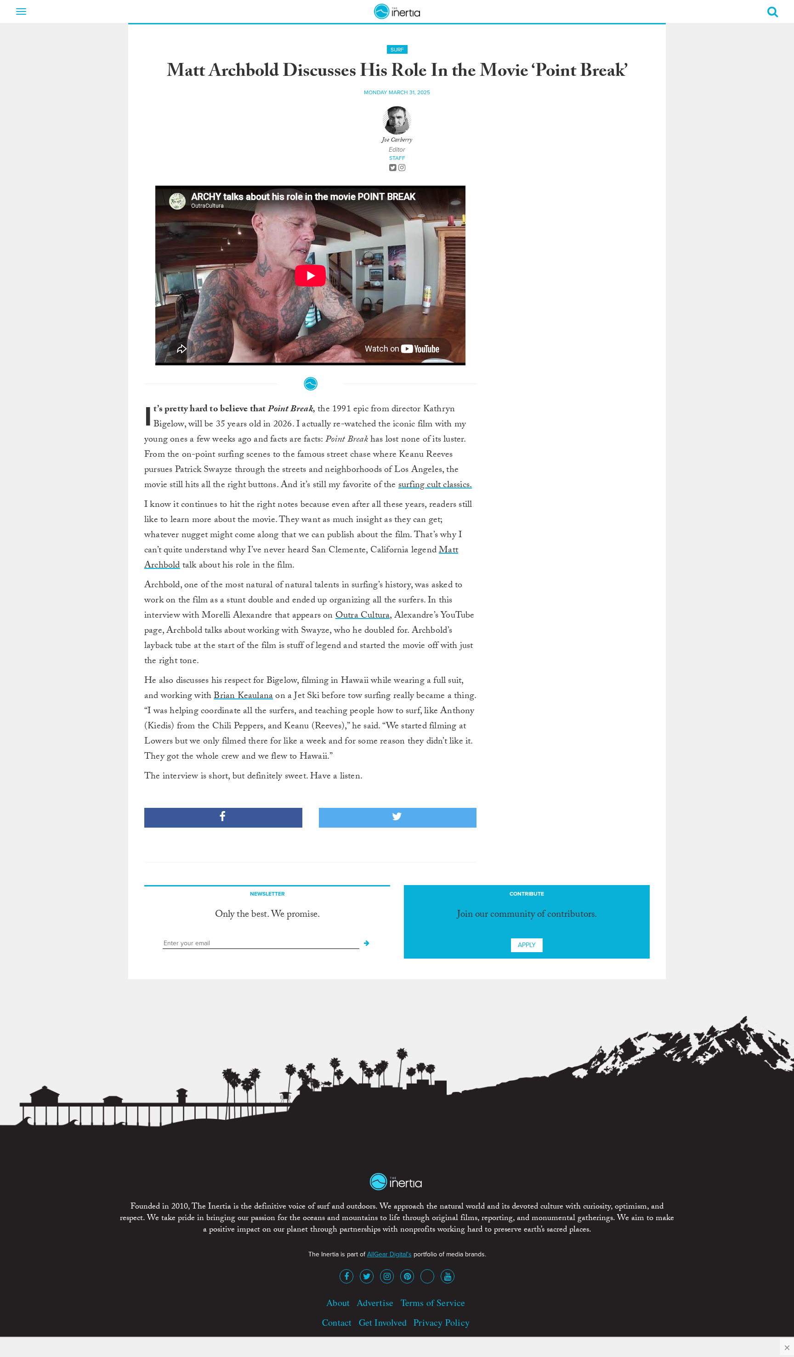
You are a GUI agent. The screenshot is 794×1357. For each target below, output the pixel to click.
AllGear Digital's (389, 1254)
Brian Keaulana (243, 696)
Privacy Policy (442, 1322)
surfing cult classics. (435, 486)
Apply (527, 945)
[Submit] (366, 943)
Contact (337, 1322)
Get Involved (383, 1322)
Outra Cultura (362, 616)
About (338, 1302)
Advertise (375, 1302)
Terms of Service (433, 1302)
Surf (397, 49)
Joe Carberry (397, 140)
